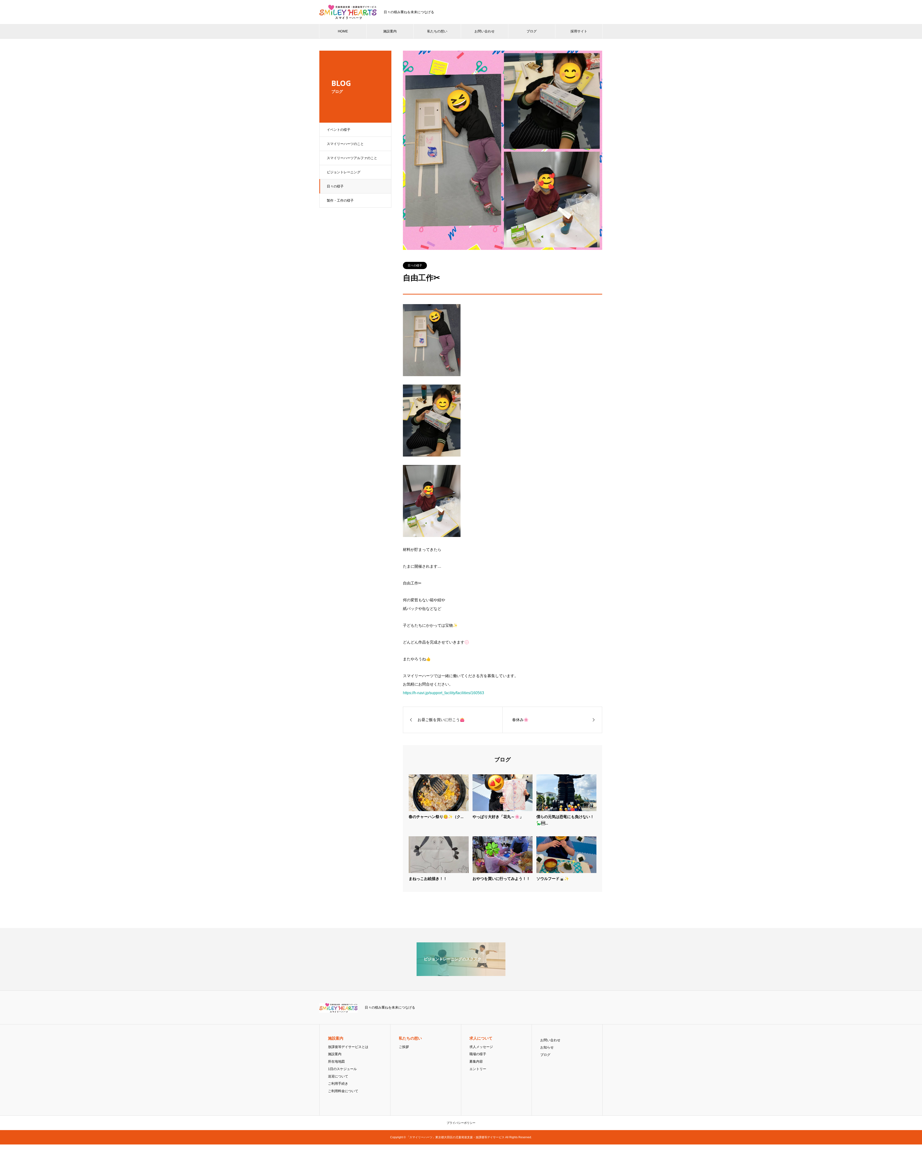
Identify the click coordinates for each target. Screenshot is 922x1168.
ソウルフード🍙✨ (552, 879)
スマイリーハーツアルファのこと (352, 158)
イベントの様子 (338, 130)
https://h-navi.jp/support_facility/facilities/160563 (443, 693)
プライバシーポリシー (461, 1123)
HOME (343, 31)
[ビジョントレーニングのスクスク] (461, 974)
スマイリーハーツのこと (345, 144)
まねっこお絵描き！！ (430, 879)
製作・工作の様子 (340, 200)
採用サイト (578, 31)
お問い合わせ (484, 31)
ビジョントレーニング (343, 172)
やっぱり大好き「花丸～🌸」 (498, 817)
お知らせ (547, 1047)
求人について (480, 1038)
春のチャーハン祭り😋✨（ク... (436, 817)
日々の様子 (335, 186)
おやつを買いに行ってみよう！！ (501, 879)
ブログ (532, 31)
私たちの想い (437, 31)
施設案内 (390, 31)
